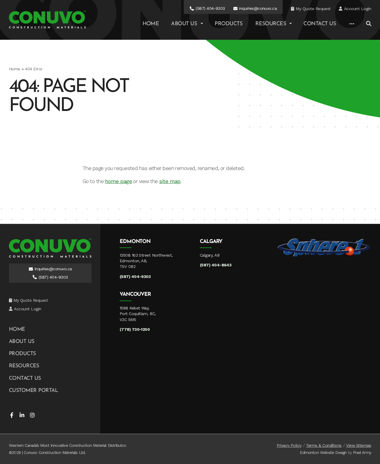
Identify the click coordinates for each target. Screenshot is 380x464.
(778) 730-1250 (135, 329)
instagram (32, 415)
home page (118, 181)
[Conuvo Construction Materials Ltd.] (47, 19)
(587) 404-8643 (216, 265)
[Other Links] (351, 24)
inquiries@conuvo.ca (258, 8)
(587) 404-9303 (210, 8)
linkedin (22, 415)
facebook (11, 415)
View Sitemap (358, 445)
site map (169, 181)
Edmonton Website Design (323, 452)
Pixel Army (362, 452)
